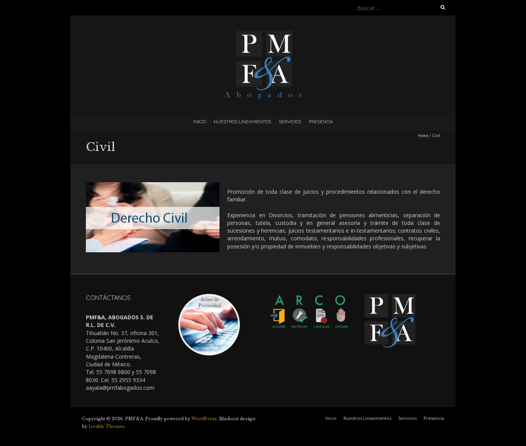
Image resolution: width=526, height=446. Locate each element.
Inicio (199, 121)
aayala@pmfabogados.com (120, 387)
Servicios (290, 121)
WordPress (204, 418)
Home (423, 135)
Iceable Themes (106, 426)
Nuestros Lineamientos (242, 121)
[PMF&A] (263, 34)
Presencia (321, 121)
